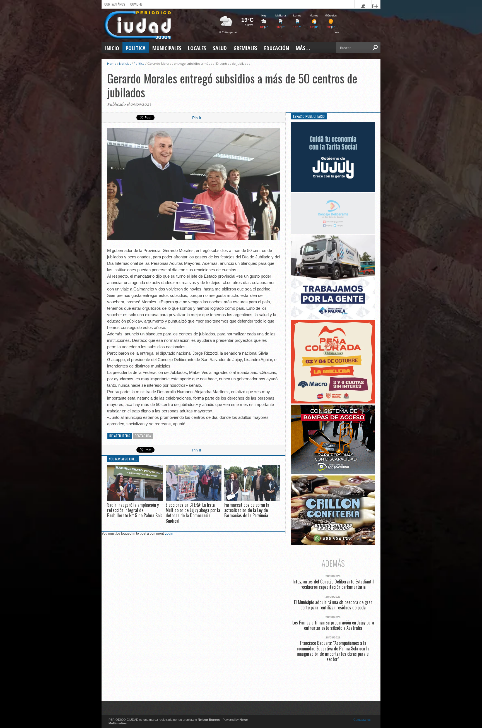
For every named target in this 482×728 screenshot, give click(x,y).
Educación (276, 48)
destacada (143, 435)
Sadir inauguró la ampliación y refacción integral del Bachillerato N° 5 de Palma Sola (135, 510)
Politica (136, 48)
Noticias (125, 63)
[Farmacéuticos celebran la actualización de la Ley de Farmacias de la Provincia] (252, 499)
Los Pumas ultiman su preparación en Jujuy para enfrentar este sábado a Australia (333, 625)
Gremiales (245, 48)
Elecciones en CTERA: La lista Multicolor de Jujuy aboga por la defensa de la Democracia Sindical (193, 512)
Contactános (362, 719)
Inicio (112, 48)
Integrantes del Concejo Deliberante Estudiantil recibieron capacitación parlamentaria (333, 584)
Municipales (166, 48)
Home (111, 63)
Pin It (196, 118)
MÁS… (303, 48)
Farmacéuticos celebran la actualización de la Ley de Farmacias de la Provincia (246, 510)
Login (169, 533)
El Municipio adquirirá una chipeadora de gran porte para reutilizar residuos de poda (333, 605)
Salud (220, 48)
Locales (197, 48)
